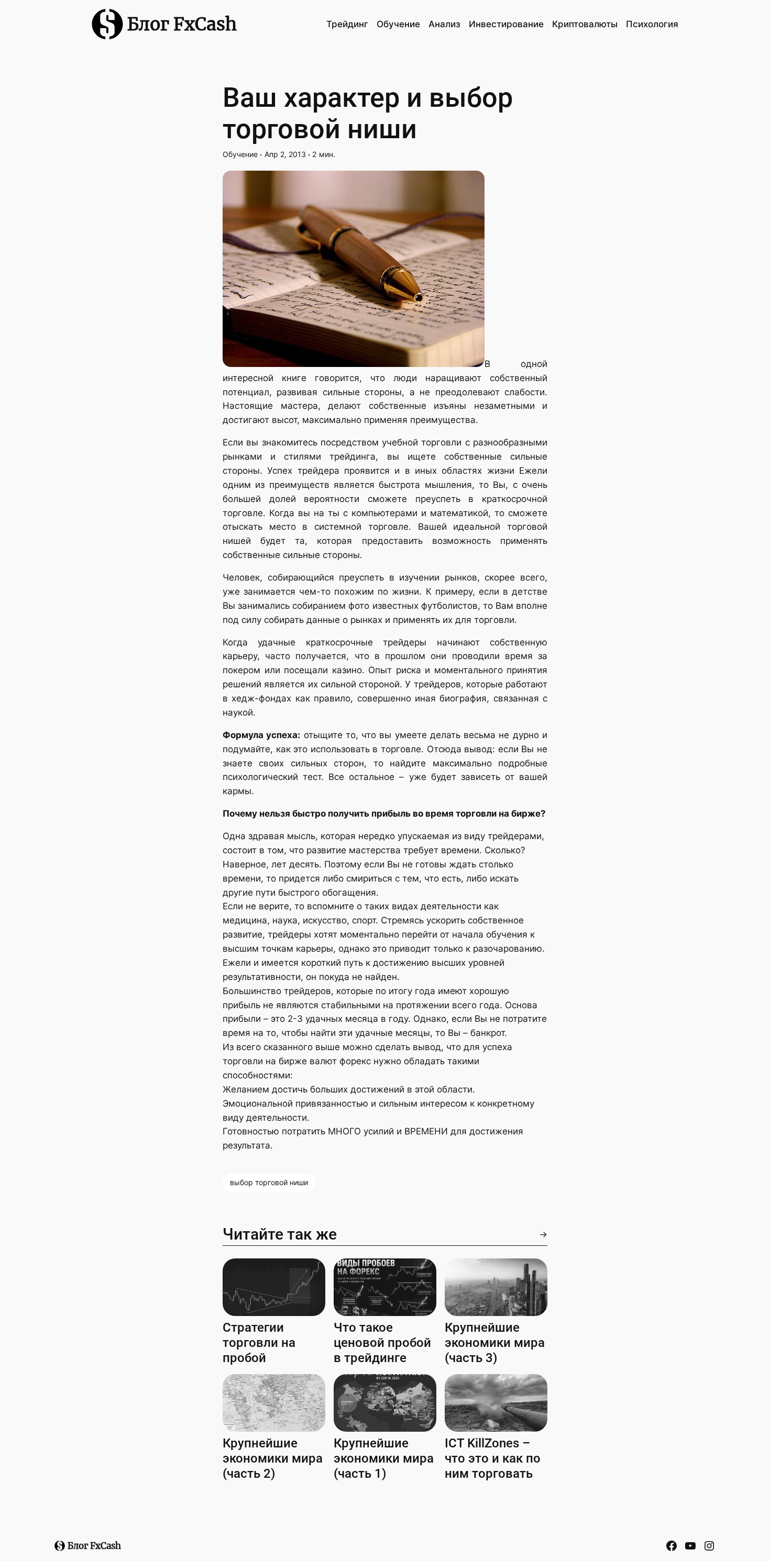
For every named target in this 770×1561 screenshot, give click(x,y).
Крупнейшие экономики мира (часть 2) (273, 1458)
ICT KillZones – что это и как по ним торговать (493, 1458)
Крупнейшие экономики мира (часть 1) (384, 1458)
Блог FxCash (182, 24)
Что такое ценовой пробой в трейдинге (382, 1342)
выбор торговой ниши (269, 1182)
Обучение (240, 154)
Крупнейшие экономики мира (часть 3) (495, 1342)
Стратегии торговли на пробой (259, 1342)
